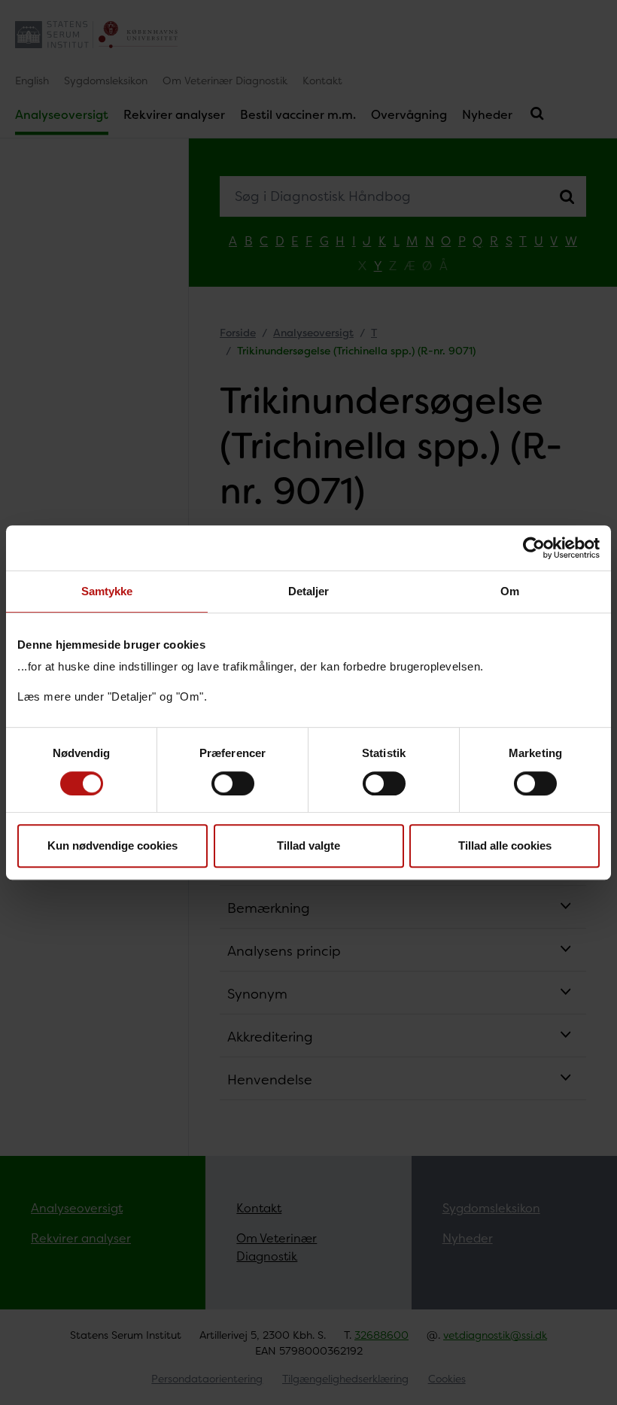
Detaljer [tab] (309, 591)
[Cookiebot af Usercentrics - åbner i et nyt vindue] (534, 548)
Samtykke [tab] (107, 591)
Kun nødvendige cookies (112, 845)
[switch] (232, 783)
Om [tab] (509, 591)
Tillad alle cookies (505, 845)
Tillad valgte (308, 845)
